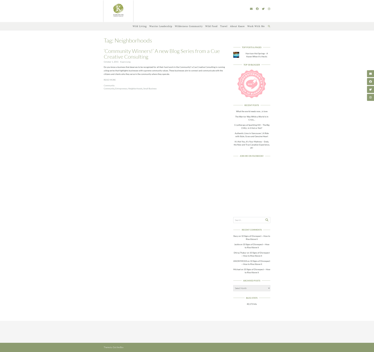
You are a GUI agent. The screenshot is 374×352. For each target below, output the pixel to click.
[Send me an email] (251, 8)
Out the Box (118, 347)
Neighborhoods (135, 88)
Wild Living (140, 26)
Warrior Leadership (160, 26)
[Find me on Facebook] (257, 8)
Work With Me (256, 26)
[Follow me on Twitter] (263, 8)
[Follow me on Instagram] (269, 8)
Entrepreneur (121, 88)
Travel (223, 26)
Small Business (150, 88)
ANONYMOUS (240, 261)
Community (109, 85)
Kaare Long (125, 62)
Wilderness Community (189, 26)
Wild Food (211, 26)
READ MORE (110, 79)
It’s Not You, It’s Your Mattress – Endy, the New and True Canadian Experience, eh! (252, 144)
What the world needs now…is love (251, 111)
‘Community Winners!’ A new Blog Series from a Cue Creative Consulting (162, 54)
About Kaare (237, 26)
